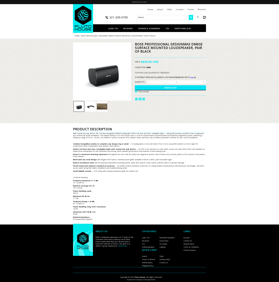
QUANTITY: (140, 82)
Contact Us (164, 263)
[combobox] (162, 17)
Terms (191, 9)
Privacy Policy (165, 259)
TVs (143, 244)
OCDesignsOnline (149, 280)
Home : (77, 36)
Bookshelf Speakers (167, 238)
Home (150, 9)
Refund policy (147, 263)
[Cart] (202, 17)
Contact (180, 9)
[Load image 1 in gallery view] (79, 106)
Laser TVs (146, 238)
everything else (183, 28)
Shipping (139, 73)
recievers (128, 28)
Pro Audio (163, 244)
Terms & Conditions (191, 247)
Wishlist (202, 9)
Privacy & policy (190, 250)
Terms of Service (148, 259)
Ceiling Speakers (148, 247)
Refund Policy (189, 244)
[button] (142, 92)
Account (187, 238)
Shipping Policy (147, 266)
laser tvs (113, 28)
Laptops (163, 247)
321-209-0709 (118, 17)
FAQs (169, 9)
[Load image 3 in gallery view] (102, 106)
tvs (167, 28)
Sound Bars (164, 241)
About (160, 9)
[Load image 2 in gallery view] (90, 106)
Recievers (145, 241)
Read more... (123, 246)
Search (144, 256)
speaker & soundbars (149, 28)
